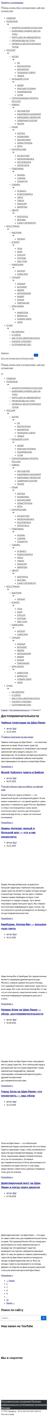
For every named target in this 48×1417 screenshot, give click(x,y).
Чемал (20, 76)
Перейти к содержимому (12, 2)
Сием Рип (22, 274)
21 (7, 1300)
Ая (18, 63)
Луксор (21, 255)
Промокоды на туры (23, 40)
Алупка (21, 133)
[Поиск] (43, 1318)
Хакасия (22, 204)
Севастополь (24, 143)
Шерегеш (22, 207)
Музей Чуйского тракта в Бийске (22, 772)
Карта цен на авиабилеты (26, 37)
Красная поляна (26, 88)
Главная (11, 18)
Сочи (20, 95)
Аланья (21, 284)
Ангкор (21, 271)
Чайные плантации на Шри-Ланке (23, 722)
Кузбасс (21, 191)
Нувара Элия (24, 319)
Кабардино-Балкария (29, 114)
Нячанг (21, 239)
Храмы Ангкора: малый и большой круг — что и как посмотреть (18, 832)
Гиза (19, 248)
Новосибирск (25, 194)
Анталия (22, 287)
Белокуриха (24, 66)
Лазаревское (24, 92)
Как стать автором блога (26, 338)
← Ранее (10, 1281)
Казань (21, 175)
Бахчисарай (24, 140)
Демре (20, 290)
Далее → (10, 1303)
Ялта (19, 146)
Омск (20, 197)
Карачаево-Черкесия (29, 117)
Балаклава (23, 136)
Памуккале (23, 303)
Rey (14, 842)
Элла (20, 322)
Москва (21, 220)
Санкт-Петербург (26, 223)
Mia (14, 728)
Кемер (20, 296)
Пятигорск (23, 165)
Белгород (22, 216)
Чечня (20, 124)
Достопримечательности (19, 710)
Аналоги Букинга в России (27, 28)
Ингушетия (23, 111)
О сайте (16, 335)
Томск (20, 200)
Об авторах (18, 332)
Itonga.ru (12, 1411)
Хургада (21, 258)
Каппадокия (24, 293)
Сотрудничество (21, 344)
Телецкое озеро (26, 72)
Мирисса (22, 316)
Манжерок (23, 69)
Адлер (20, 85)
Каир (19, 252)
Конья (20, 300)
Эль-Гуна (22, 261)
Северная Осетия (27, 120)
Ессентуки (23, 156)
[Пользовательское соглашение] (16, 1401)
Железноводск (25, 159)
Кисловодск (24, 162)
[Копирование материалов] (34, 1405)
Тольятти (22, 181)
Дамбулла (22, 312)
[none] (26, 385)
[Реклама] (5, 1408)
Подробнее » (7, 766)
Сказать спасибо (21, 341)
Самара (21, 178)
